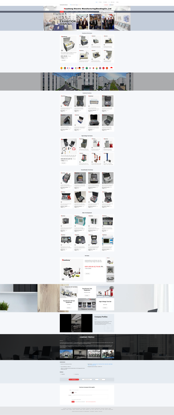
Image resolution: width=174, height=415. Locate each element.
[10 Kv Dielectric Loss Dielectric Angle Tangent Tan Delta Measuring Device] (108, 101)
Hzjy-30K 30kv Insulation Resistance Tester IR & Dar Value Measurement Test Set (80, 247)
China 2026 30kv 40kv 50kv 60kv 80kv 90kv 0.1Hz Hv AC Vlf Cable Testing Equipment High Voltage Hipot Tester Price (68, 156)
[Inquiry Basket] (109, 2)
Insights (110, 408)
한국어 (93, 409)
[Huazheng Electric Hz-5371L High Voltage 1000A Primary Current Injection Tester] (66, 240)
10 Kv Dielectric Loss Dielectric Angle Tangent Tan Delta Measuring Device (107, 108)
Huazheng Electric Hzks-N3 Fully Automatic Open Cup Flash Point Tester (95, 47)
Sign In (97, 2)
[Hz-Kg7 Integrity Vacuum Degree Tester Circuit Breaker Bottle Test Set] (94, 197)
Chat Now (112, 4)
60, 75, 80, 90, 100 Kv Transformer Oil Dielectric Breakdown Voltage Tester (84, 47)
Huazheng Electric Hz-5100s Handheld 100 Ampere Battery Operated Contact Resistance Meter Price (79, 185)
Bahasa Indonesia (111, 409)
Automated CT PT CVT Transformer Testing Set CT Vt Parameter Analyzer (107, 228)
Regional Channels (97, 408)
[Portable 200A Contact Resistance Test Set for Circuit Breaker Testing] (108, 197)
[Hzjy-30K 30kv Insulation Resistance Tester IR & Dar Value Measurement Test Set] (80, 240)
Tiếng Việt (106, 409)
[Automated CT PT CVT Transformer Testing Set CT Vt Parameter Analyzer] (108, 221)
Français (74, 409)
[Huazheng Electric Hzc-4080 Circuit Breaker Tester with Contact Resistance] (80, 197)
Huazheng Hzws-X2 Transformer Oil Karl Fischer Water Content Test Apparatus (84, 61)
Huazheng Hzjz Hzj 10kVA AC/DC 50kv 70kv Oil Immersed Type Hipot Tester (84, 150)
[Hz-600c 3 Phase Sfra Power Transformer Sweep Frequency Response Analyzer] (94, 101)
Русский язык (77, 409)
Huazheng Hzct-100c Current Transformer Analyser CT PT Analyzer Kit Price (94, 228)
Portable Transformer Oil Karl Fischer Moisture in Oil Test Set (107, 47)
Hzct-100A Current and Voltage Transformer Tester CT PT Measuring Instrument (79, 228)
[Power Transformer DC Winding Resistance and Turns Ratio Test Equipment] (80, 101)
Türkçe (103, 409)
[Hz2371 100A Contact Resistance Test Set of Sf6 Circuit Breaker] (66, 197)
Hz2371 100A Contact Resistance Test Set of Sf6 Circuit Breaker (65, 204)
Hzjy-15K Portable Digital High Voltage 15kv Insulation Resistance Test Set (93, 247)
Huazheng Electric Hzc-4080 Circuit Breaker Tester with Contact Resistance (79, 204)
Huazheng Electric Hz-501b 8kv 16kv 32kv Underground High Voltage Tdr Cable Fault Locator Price (93, 261)
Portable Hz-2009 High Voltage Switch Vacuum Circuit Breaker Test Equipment (93, 185)
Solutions (77, 11)
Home (62, 11)
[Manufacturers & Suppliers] (60, 2)
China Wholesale (83, 408)
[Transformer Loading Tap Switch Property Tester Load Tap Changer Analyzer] (108, 120)
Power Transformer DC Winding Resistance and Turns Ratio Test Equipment (78, 108)
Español (67, 409)
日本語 (95, 409)
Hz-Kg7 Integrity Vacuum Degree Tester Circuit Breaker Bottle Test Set (93, 204)
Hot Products (64, 408)
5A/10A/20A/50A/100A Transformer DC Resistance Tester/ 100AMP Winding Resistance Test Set (80, 127)
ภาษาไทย (100, 409)
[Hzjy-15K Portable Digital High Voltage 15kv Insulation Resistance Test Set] (94, 240)
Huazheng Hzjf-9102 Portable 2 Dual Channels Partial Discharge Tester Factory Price (107, 247)
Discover (81, 11)
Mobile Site (106, 408)
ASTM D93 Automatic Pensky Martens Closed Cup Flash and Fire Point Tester (96, 61)
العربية (90, 409)
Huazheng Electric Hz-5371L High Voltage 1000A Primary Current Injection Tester (66, 247)
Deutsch (84, 409)
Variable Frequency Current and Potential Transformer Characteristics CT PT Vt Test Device (66, 228)
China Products (69, 408)
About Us (72, 11)
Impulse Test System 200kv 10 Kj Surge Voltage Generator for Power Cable (84, 164)
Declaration (96, 411)
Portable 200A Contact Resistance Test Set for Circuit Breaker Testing (107, 204)
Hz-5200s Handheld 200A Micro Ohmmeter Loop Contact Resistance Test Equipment (66, 185)
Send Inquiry (106, 4)
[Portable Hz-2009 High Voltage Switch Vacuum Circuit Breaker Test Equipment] (94, 178)
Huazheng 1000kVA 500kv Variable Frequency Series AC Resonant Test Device (96, 164)
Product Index (102, 408)
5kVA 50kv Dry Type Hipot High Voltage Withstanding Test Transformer (95, 150)
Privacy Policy (100, 411)
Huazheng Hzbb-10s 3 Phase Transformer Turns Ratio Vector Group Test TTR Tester (65, 127)
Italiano (81, 409)
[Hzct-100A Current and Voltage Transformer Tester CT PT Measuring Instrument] (80, 221)
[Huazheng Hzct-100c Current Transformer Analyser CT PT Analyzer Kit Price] (94, 221)
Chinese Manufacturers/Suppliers (76, 408)
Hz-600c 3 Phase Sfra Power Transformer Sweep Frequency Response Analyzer (94, 108)
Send (73, 401)
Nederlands (87, 409)
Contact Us (86, 11)
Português (70, 409)
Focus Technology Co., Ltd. (81, 411)
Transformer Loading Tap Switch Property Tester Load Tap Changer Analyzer (107, 127)
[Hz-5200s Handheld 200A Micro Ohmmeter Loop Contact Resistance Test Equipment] (66, 178)
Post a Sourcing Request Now (91, 401)
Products (67, 11)
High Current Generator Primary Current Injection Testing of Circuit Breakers (107, 185)
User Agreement (92, 411)
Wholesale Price (88, 408)
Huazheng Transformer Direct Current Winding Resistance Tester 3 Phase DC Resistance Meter (93, 127)
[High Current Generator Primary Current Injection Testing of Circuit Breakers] (108, 178)
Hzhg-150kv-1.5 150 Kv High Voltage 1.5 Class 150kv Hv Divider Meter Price (108, 164)
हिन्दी (97, 409)
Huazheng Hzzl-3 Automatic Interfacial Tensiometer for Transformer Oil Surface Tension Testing (107, 61)
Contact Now (63, 60)
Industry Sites (92, 408)
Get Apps (113, 2)
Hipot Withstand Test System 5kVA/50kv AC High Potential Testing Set (107, 150)
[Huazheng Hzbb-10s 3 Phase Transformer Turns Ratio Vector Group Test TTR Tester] (66, 120)
